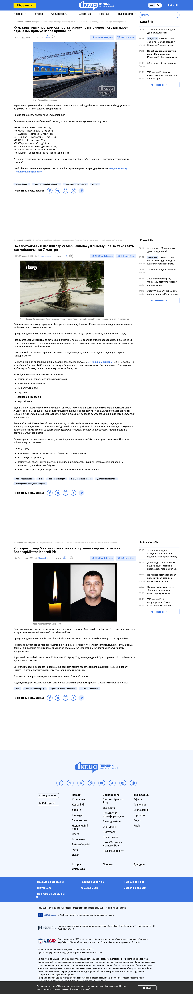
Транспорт (140, 804)
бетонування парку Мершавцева (30, 484)
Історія (38, 13)
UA (170, 5)
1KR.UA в (104, 37)
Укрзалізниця (22, 184)
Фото (75, 849)
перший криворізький (81, 479)
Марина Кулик (44, 558)
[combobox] (157, 15)
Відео (137, 820)
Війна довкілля (112, 821)
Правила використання (50, 881)
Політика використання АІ (50, 895)
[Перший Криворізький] (96, 5)
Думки (76, 855)
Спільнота (78, 868)
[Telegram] (57, 190)
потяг (94, 184)
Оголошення (141, 809)
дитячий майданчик (106, 479)
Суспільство (79, 820)
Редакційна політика (93, 881)
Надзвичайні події (80, 827)
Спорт (75, 834)
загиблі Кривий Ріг (90, 689)
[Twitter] (73, 190)
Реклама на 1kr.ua (134, 881)
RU (177, 5)
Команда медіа (89, 888)
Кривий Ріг (78, 804)
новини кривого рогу (35, 689)
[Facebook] (50, 190)
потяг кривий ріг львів (76, 184)
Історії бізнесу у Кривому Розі (112, 844)
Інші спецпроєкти (113, 850)
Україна (76, 809)
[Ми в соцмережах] (59, 783)
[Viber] (65, 190)
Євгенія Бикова (44, 256)
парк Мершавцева (24, 479)
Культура (77, 815)
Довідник (85, 13)
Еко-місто (109, 807)
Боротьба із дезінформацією (113, 814)
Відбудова (109, 831)
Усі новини (157, 84)
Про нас (104, 13)
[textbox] (157, 15)
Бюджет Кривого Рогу (113, 801)
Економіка (78, 839)
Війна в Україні (81, 844)
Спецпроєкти (59, 13)
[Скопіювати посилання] (81, 190)
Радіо (137, 825)
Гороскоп (139, 815)
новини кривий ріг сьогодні (47, 184)
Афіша (138, 799)
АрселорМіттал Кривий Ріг (63, 689)
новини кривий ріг (57, 479)
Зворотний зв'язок (135, 888)
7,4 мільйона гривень (100, 362)
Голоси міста (110, 837)
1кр (40, 479)
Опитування (110, 826)
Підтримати (24, 5)
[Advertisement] (75, 217)
